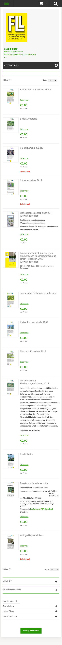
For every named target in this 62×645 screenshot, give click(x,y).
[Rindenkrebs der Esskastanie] (11, 461)
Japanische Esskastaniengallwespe (38, 293)
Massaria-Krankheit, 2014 (33, 351)
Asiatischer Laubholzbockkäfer (35, 89)
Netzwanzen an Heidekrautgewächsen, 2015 (34, 382)
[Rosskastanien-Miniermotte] (11, 490)
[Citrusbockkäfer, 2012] (11, 187)
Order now (24, 100)
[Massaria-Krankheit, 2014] (11, 358)
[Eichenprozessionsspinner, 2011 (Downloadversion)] (11, 219)
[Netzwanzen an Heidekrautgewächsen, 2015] (11, 387)
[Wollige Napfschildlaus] (11, 542)
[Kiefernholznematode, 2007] (11, 329)
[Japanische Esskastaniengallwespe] (11, 300)
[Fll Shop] (16, 26)
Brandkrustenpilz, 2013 (31, 148)
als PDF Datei (34, 431)
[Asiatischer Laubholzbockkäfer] (11, 96)
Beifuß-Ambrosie (28, 118)
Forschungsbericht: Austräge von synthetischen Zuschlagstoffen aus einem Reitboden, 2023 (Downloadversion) (38, 257)
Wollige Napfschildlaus (32, 535)
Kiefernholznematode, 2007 (34, 322)
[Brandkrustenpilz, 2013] (11, 154)
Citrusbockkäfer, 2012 (31, 180)
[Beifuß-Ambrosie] (11, 125)
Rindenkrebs (26, 454)
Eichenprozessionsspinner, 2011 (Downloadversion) (36, 214)
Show (44, 80)
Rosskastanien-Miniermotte (34, 483)
